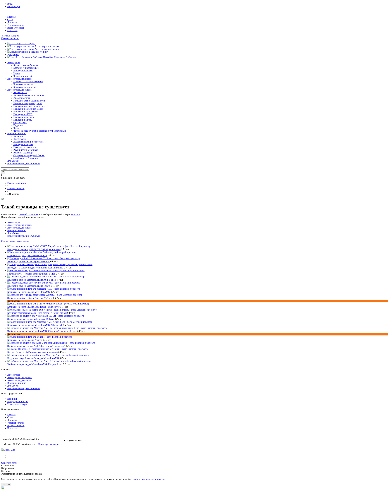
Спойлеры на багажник (25, 158)
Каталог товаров (10, 35)
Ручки (16, 73)
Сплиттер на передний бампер (29, 155)
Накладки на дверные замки (28, 109)
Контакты (12, 30)
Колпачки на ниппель (24, 87)
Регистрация (13, 6)
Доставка (12, 22)
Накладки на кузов (23, 144)
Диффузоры (19, 139)
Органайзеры (20, 122)
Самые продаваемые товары (16, 241)
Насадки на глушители (25, 147)
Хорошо (6, 484)
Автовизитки (20, 92)
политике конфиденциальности (151, 479)
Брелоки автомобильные (26, 65)
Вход (9, 3)
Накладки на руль (22, 120)
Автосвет (18, 136)
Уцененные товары (17, 404)
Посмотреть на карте (49, 444)
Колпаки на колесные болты (28, 81)
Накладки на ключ (23, 70)
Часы (16, 128)
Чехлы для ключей (23, 76)
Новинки (12, 398)
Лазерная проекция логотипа (28, 141)
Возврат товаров (15, 27)
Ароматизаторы (21, 98)
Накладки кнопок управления (29, 106)
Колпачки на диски (23, 84)
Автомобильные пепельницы (28, 95)
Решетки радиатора (23, 152)
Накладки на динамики (25, 111)
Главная (11, 16)
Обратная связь (9, 463)
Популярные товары (17, 401)
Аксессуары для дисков (47, 46)
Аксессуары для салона (46, 49)
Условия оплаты (15, 25)
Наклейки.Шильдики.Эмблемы (59, 57)
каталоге (75, 214)
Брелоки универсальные (26, 68)
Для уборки (13, 54)
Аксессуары (29, 43)
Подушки (18, 125)
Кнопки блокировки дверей (27, 103)
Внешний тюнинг (38, 51)
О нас (10, 19)
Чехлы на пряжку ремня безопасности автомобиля (39, 130)
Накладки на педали (23, 117)
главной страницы (28, 214)
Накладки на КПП (23, 114)
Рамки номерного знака (25, 150)
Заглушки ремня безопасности (29, 100)
